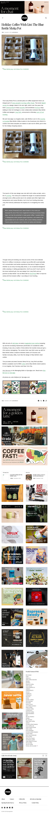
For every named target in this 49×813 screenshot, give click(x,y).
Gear (3, 32)
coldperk (28, 688)
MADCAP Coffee (30, 712)
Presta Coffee (29, 733)
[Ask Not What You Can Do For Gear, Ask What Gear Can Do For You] (9, 768)
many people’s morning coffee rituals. (23, 103)
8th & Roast (28, 675)
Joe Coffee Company (31, 705)
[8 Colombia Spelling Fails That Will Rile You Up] (13, 476)
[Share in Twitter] (41, 400)
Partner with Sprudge (31, 745)
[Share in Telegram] (43, 400)
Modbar (28, 718)
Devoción (28, 696)
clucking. (8, 195)
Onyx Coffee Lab (30, 725)
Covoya (27, 692)
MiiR (27, 715)
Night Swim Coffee (30, 721)
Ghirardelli (28, 702)
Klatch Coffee (29, 707)
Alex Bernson (7, 370)
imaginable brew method (32, 343)
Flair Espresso (29, 701)
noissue (27, 722)
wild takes (15, 343)
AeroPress (33, 273)
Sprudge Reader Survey (8, 803)
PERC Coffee (29, 728)
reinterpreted (10, 107)
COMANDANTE (29, 690)
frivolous (37, 107)
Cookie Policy (35, 803)
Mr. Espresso (29, 719)
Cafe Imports (29, 685)
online (23, 364)
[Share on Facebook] (38, 400)
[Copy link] (46, 400)
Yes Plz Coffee (29, 744)
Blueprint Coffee (30, 684)
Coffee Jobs (22, 799)
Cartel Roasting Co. (30, 687)
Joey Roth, (18, 112)
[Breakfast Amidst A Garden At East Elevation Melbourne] (35, 476)
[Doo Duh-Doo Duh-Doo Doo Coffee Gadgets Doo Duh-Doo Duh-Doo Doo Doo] (40, 768)
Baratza (28, 681)
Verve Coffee (29, 742)
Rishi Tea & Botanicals (31, 735)
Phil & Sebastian (30, 730)
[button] (2, 18)
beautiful (22, 107)
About (3, 799)
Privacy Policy (23, 803)
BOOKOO (28, 682)
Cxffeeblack (29, 695)
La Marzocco (29, 710)
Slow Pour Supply (30, 738)
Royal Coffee (29, 736)
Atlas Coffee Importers (31, 679)
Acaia (27, 676)
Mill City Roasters (30, 716)
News (34, 478)
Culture (11, 478)
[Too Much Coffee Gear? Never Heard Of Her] (24, 768)
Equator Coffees (30, 699)
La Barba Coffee (30, 708)
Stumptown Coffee (30, 739)
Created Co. (28, 693)
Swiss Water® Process (31, 741)
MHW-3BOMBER (30, 713)
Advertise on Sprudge (35, 799)
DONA (27, 698)
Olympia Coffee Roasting (32, 724)
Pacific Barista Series (31, 727)
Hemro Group (29, 704)
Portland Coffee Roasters (32, 732)
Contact (12, 799)
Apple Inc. (28, 678)
